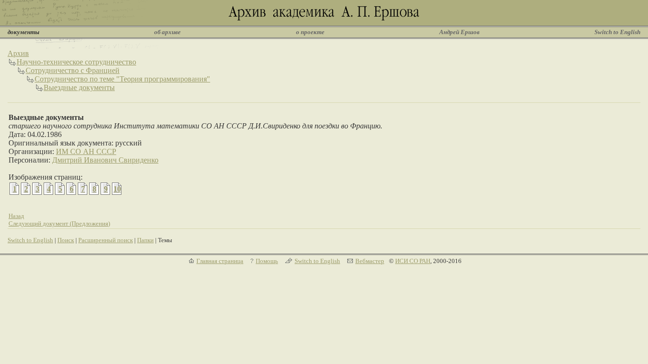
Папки (145, 240)
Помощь (267, 260)
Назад (16, 215)
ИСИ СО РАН (412, 260)
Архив (18, 53)
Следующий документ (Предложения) (59, 223)
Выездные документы (79, 87)
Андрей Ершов (459, 32)
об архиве (167, 32)
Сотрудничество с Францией (73, 70)
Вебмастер (369, 260)
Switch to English (617, 32)
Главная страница (219, 260)
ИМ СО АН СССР (86, 151)
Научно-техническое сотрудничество (76, 62)
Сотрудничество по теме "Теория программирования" (122, 79)
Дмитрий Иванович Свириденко (105, 160)
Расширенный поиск (105, 240)
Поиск (65, 240)
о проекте (310, 32)
